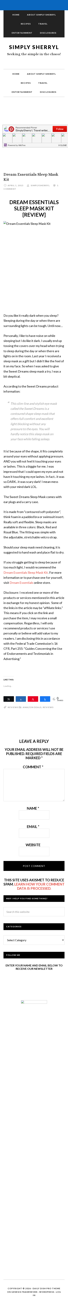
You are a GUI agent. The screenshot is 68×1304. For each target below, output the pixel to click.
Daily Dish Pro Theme (46, 1288)
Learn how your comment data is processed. (39, 886)
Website (33, 845)
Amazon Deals (32, 707)
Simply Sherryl (34, 47)
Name (33, 808)
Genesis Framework (24, 1292)
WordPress (46, 1292)
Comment (33, 767)
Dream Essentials (21, 582)
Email (33, 826)
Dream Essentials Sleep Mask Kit (25, 572)
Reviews (48, 707)
